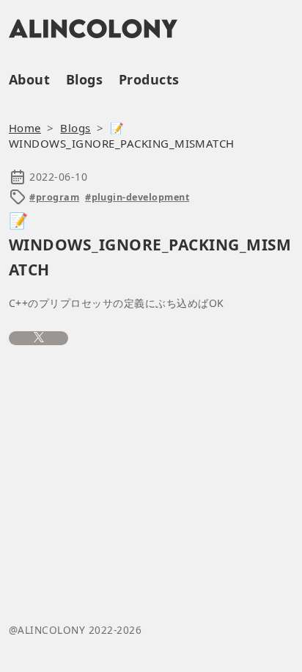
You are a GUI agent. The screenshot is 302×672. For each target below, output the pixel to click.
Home (25, 127)
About (29, 79)
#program (54, 197)
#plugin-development (137, 197)
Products (149, 79)
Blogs (84, 79)
